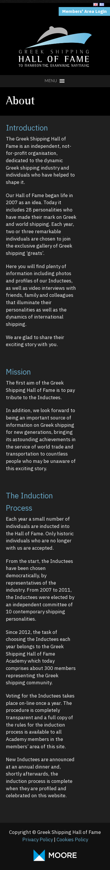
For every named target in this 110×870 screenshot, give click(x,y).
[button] (51, 81)
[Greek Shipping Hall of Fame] (55, 10)
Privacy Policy (37, 839)
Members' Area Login (84, 11)
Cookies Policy (72, 839)
